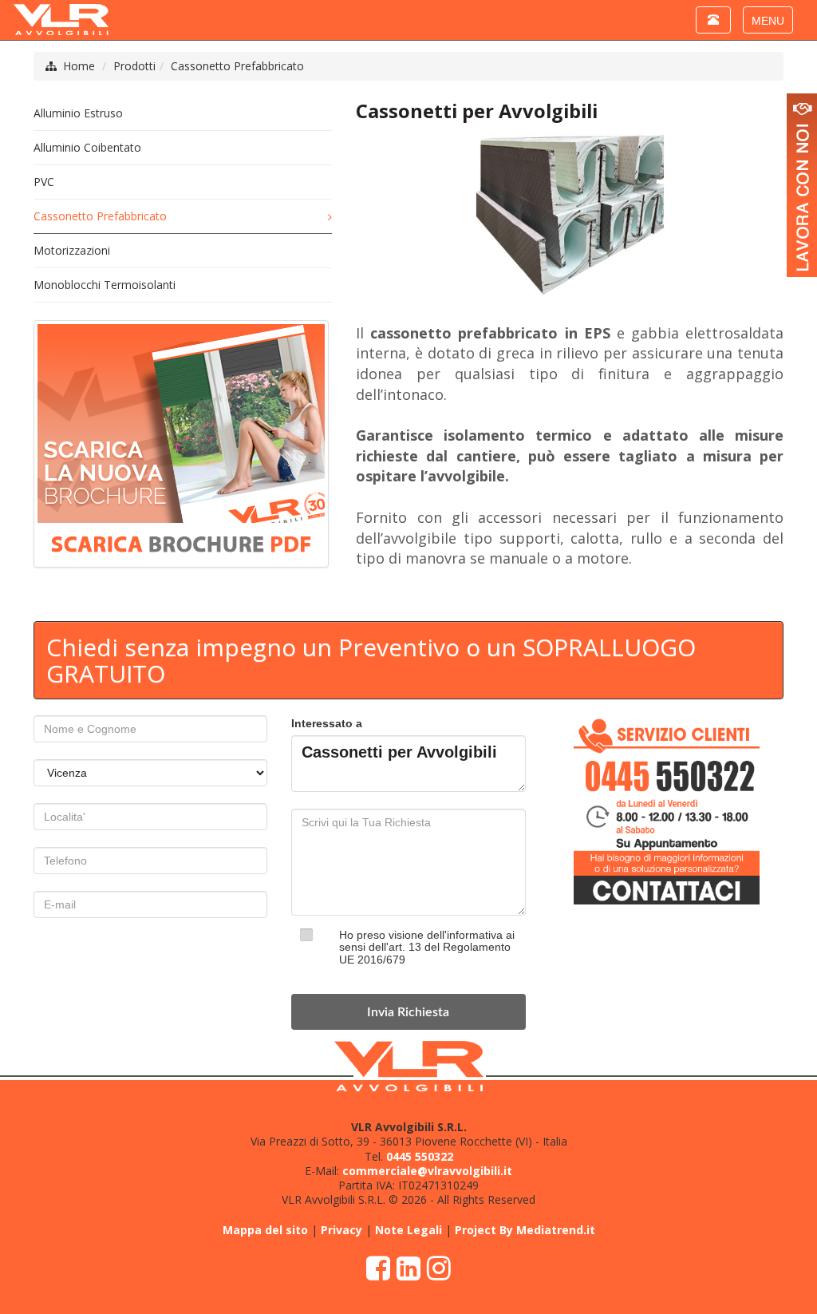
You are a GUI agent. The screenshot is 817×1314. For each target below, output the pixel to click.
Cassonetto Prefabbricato (237, 65)
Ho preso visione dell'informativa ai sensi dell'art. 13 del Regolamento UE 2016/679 (427, 947)
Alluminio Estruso (78, 113)
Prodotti (134, 65)
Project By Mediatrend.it (525, 1229)
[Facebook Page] (378, 1273)
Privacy (341, 1229)
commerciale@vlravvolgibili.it (427, 1170)
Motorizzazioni (72, 250)
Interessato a (326, 723)
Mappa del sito (265, 1229)
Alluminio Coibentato (87, 147)
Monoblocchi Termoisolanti (105, 284)
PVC (44, 181)
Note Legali (408, 1229)
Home (79, 65)
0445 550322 (419, 1156)
